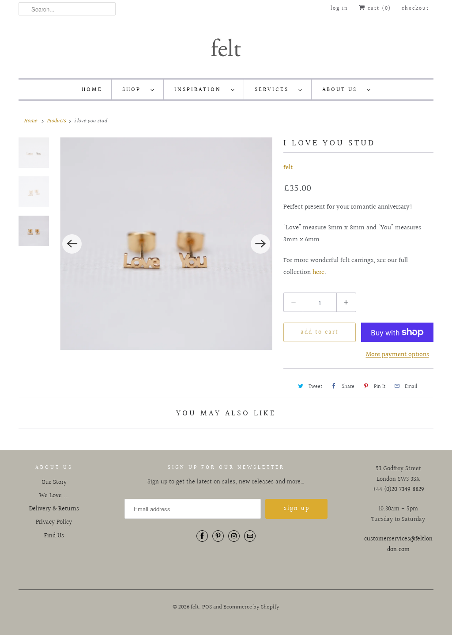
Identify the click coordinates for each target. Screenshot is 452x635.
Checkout (415, 8)
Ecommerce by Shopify (251, 607)
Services (274, 89)
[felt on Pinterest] (218, 536)
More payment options (397, 355)
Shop (134, 89)
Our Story (54, 482)
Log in (339, 8)
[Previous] (72, 244)
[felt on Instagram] (234, 536)
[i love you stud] (166, 243)
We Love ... (54, 496)
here (318, 272)
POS (207, 607)
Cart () (378, 8)
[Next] (260, 244)
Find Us (54, 536)
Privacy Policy (54, 522)
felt (288, 168)
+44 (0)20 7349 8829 (398, 489)
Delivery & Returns (54, 509)
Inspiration (200, 89)
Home (92, 89)
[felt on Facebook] (202, 536)
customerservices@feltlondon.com (398, 544)
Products (56, 121)
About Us (342, 89)
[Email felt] (250, 536)
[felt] (226, 46)
